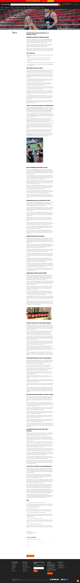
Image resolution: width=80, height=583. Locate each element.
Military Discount (25, 566)
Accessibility (13, 567)
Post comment (30, 555)
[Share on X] (13, 32)
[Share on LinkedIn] (15, 32)
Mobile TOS (24, 571)
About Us (13, 568)
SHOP (2, 7)
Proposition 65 (14, 566)
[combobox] (34, 4)
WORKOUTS (7, 7)
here (27, 294)
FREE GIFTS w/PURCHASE (35, 7)
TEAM (21, 7)
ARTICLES (12, 7)
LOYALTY (24, 7)
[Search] (59, 4)
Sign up (35, 570)
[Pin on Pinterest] (16, 32)
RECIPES (17, 7)
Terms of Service (14, 571)
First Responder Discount (26, 567)
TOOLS (28, 7)
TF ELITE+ (42, 7)
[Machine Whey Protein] (38, 320)
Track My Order (25, 565)
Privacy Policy (25, 568)
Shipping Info (14, 565)
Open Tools (50, 573)
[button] (78, 581)
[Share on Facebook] (12, 32)
